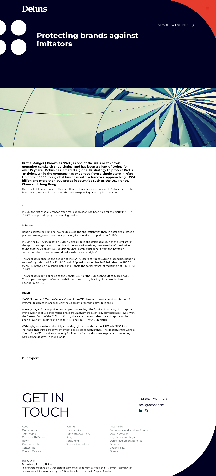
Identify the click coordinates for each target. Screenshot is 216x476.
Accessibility (116, 426)
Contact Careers (31, 451)
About (26, 426)
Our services (29, 430)
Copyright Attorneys (78, 433)
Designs (70, 437)
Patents (70, 426)
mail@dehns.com (151, 405)
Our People (29, 433)
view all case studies (173, 25)
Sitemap (114, 451)
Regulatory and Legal (122, 437)
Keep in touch (30, 444)
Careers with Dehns (33, 437)
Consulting (72, 440)
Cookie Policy (117, 447)
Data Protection (119, 433)
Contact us (28, 447)
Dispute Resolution (77, 444)
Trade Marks (73, 430)
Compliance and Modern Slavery (129, 430)
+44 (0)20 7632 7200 (153, 399)
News (25, 440)
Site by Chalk (28, 460)
